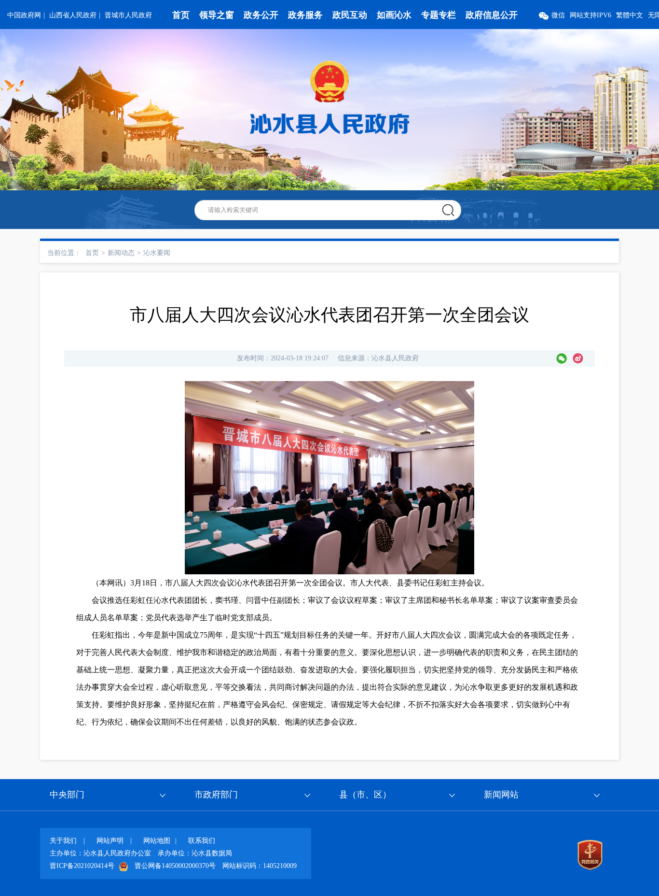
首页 (181, 15)
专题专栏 (438, 15)
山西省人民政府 (72, 15)
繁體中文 (629, 15)
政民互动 (349, 15)
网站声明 (110, 840)
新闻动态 (121, 252)
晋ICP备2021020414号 (82, 865)
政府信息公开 (492, 15)
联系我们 (201, 840)
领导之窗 (216, 15)
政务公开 (261, 15)
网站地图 (156, 840)
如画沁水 (394, 15)
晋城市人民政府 (128, 15)
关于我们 (63, 840)
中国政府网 (24, 15)
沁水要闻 (156, 252)
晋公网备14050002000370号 (175, 865)
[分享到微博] (578, 358)
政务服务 (305, 15)
